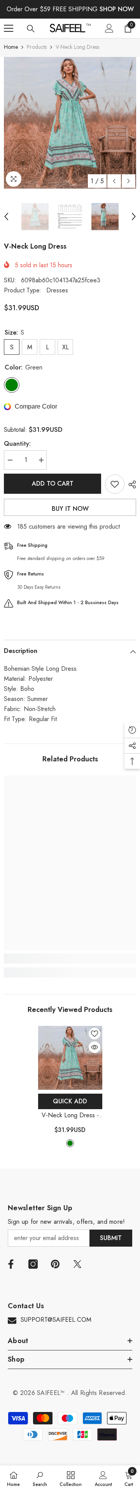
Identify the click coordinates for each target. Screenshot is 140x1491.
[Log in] (109, 28)
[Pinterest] (55, 1264)
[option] (70, 123)
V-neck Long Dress (70, 1115)
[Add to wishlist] (114, 484)
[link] (70, 958)
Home (11, 47)
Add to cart (53, 483)
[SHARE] (130, 484)
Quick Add (70, 1101)
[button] (114, 181)
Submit (111, 1237)
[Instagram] (33, 1264)
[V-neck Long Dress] (70, 1058)
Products (37, 47)
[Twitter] (77, 1264)
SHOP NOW (117, 9)
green (70, 1143)
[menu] (8, 28)
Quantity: (17, 443)
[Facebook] (11, 1264)
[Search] (30, 28)
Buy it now (70, 508)
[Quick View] (94, 1047)
